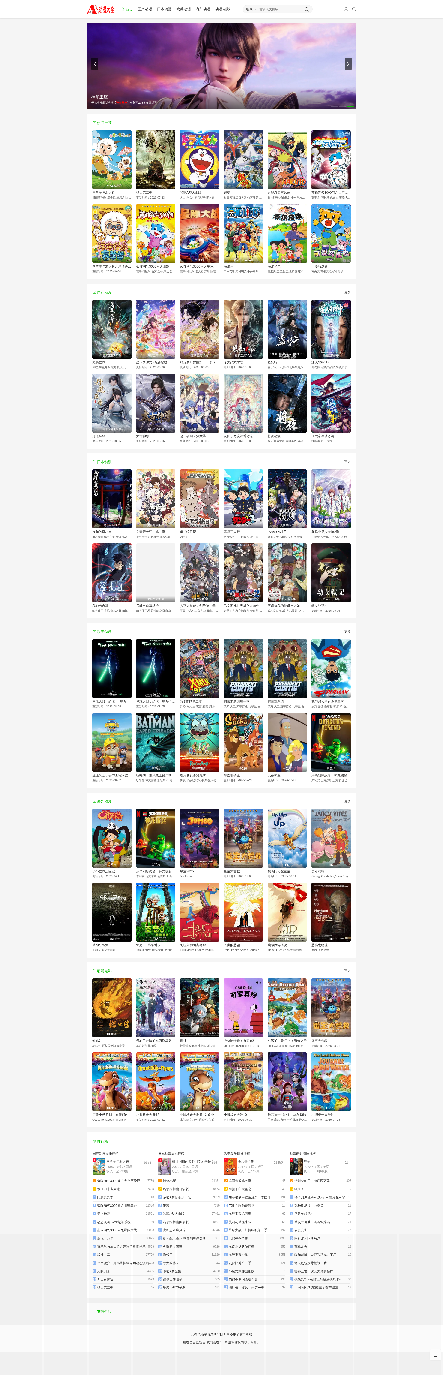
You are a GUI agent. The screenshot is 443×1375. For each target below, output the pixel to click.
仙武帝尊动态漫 (322, 436)
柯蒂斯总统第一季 (237, 701)
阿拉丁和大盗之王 (241, 1189)
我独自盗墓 (100, 606)
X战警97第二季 (191, 701)
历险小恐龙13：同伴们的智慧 (112, 1114)
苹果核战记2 (303, 1214)
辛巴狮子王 (232, 775)
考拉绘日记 (188, 532)
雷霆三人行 (232, 532)
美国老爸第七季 (240, 1181)
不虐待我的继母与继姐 (284, 606)
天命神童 (274, 775)
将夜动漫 (274, 436)
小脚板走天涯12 (147, 1114)
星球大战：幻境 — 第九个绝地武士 (112, 701)
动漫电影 (222, 9)
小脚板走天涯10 (235, 1114)
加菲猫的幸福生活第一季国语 (250, 1197)
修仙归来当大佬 (108, 1189)
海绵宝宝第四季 (240, 1214)
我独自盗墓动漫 (147, 606)
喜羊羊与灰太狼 (103, 192)
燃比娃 (97, 1041)
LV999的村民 (277, 532)
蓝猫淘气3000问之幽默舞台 (155, 266)
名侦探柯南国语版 (176, 1222)
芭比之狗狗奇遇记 (241, 1205)
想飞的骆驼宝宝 (279, 871)
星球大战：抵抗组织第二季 (248, 1230)
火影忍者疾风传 (279, 192)
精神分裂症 (100, 945)
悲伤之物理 (319, 945)
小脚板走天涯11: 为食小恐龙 (199, 1114)
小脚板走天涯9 (322, 1114)
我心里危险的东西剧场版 (154, 1041)
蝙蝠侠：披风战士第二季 (154, 775)
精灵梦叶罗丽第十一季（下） (199, 362)
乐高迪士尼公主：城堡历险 (287, 1114)
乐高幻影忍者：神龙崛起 (329, 775)
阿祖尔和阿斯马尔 (193, 945)
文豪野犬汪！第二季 (150, 532)
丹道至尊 (98, 436)
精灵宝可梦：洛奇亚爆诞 (312, 1222)
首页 (129, 10)
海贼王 (228, 266)
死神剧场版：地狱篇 (308, 1205)
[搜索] (306, 9)
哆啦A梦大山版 (190, 192)
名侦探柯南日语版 (176, 1189)
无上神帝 (103, 1214)
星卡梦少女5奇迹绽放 (151, 362)
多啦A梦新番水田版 (177, 1197)
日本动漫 (164, 9)
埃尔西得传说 (277, 945)
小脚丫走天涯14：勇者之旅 (287, 1041)
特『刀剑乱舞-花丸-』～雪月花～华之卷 (323, 1197)
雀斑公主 (300, 1230)
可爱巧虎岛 (319, 266)
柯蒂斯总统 (276, 701)
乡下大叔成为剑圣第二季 (198, 606)
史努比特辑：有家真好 (240, 1041)
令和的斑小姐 (102, 532)
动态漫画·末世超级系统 (114, 1222)
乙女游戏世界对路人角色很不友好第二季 (243, 606)
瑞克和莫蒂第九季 (193, 775)
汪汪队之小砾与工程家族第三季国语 (112, 775)
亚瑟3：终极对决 (148, 945)
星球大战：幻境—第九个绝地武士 (155, 701)
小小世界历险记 (103, 871)
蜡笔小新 (169, 1181)
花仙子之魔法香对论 (238, 436)
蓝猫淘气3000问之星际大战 (199, 266)
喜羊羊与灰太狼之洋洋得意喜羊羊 (112, 266)
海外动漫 (203, 9)
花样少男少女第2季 (325, 532)
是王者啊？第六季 (193, 436)
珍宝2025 (187, 871)
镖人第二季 (144, 192)
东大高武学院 (233, 362)
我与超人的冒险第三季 (327, 701)
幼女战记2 (318, 606)
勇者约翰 (317, 871)
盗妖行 (272, 362)
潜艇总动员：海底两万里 (312, 1181)
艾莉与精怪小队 (240, 1222)
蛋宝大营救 (232, 871)
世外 (183, 1041)
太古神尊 (142, 436)
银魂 (227, 192)
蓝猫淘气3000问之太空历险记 (331, 192)
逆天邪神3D (320, 362)
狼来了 (299, 1189)
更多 (347, 292)
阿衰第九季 (105, 1197)
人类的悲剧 (232, 945)
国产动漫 (145, 9)
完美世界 (98, 362)
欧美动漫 (183, 9)
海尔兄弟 (274, 266)
